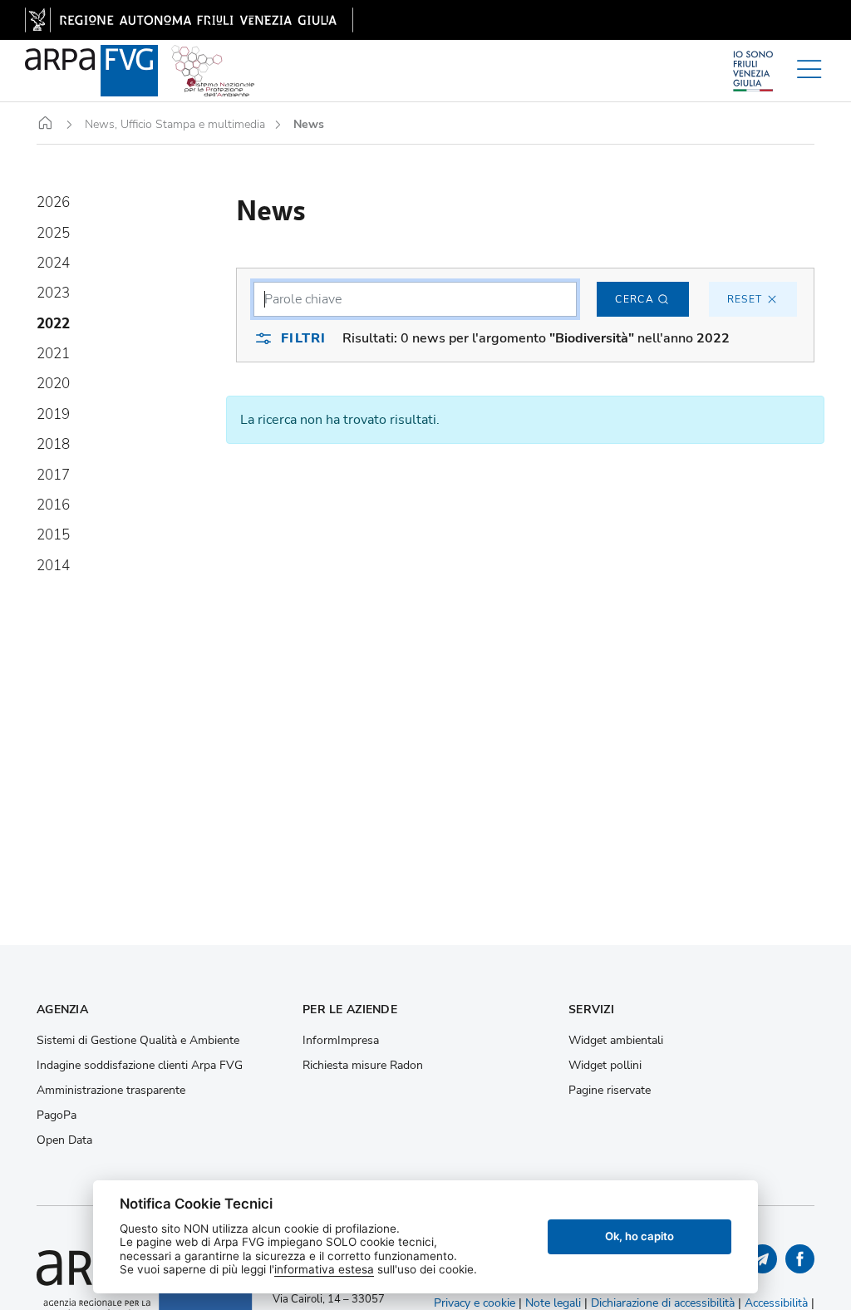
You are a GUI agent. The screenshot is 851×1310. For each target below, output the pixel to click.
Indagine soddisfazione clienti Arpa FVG (140, 1065)
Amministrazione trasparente (111, 1090)
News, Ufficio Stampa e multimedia (175, 124)
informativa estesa (324, 1269)
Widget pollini (605, 1065)
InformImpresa (341, 1040)
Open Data (64, 1140)
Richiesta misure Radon (363, 1065)
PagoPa (56, 1115)
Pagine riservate (609, 1090)
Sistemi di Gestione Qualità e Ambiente (138, 1040)
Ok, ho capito (639, 1236)
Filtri (303, 338)
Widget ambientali (615, 1040)
